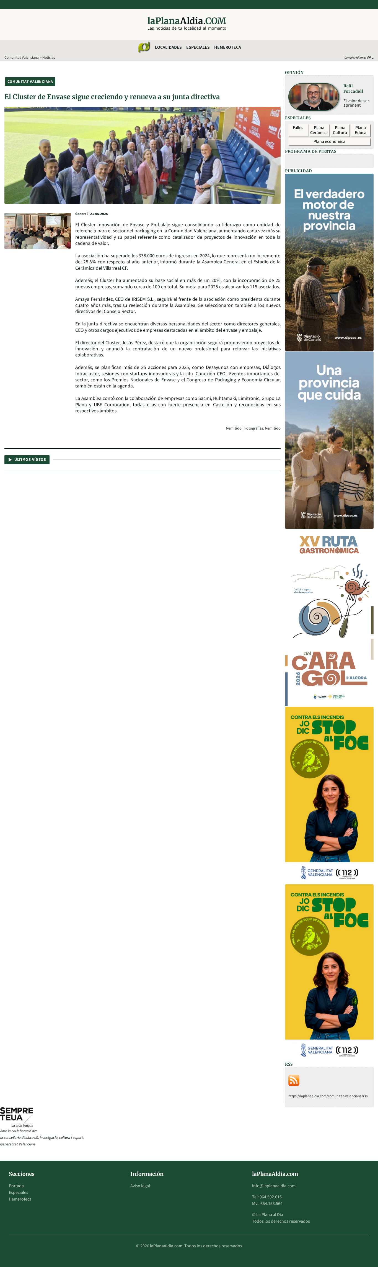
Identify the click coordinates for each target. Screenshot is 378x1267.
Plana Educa (360, 130)
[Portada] (144, 47)
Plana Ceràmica (319, 130)
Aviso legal (140, 1186)
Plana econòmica (329, 141)
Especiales (198, 47)
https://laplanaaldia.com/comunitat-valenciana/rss (328, 1096)
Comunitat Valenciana (21, 57)
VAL (370, 57)
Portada (16, 1186)
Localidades (168, 47)
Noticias (48, 57)
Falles (298, 128)
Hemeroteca (227, 47)
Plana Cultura (340, 130)
